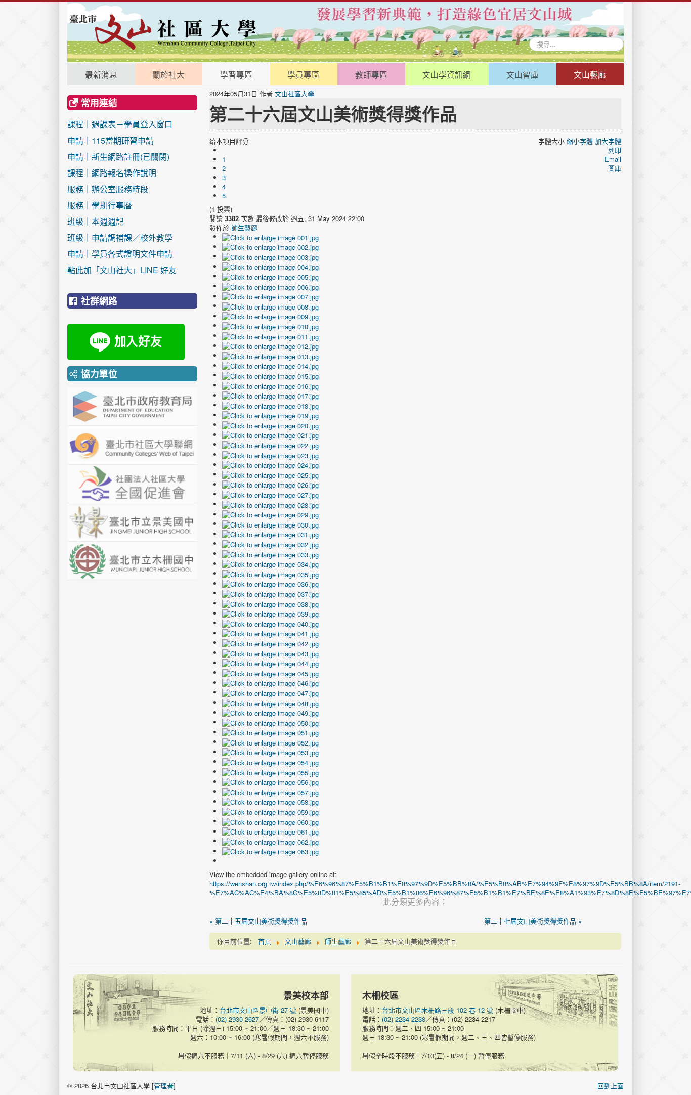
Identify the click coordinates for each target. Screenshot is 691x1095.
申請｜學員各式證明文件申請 (119, 253)
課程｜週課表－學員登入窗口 (119, 124)
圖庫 (614, 168)
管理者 (164, 1085)
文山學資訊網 (446, 74)
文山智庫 (522, 74)
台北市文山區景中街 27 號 (258, 1010)
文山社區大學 (294, 93)
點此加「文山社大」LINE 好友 (122, 270)
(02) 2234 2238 (403, 1019)
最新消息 (101, 74)
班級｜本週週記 (119, 221)
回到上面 (610, 1085)
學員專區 (303, 74)
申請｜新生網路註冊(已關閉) (118, 156)
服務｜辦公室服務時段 (119, 189)
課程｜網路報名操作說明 (111, 173)
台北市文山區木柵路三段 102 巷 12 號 (437, 1010)
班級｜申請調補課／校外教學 (119, 237)
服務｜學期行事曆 (119, 205)
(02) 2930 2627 (237, 1019)
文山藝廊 (590, 74)
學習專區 (236, 74)
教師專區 (371, 74)
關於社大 (168, 74)
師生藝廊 (244, 227)
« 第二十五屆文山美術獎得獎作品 (258, 921)
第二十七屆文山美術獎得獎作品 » (533, 921)
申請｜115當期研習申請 (110, 140)
